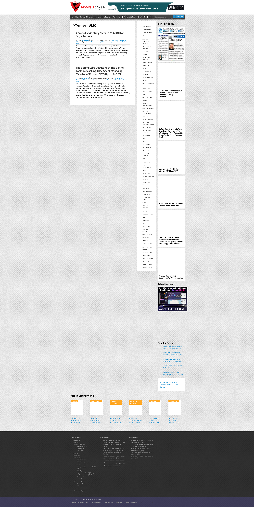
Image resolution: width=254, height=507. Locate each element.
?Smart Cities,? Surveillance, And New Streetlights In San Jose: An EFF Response (77, 422)
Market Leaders (81, 479)
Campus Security (148, 77)
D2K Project (80, 477)
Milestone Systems (90, 42)
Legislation (146, 173)
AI (143, 36)
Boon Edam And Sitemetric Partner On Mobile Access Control (142, 441)
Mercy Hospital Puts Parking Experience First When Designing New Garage (173, 422)
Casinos (145, 80)
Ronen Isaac (118, 80)
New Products (147, 191)
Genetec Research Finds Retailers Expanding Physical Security (140, 449)
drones (144, 141)
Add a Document (82, 486)
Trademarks (119, 502)
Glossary (79, 461)
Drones (144, 138)
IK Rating (79, 471)
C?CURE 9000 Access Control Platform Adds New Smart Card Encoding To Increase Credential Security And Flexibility (172, 353)
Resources (116, 17)
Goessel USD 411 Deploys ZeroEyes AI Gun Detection (142, 457)
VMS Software (147, 267)
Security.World (84, 499)
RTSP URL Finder (82, 459)
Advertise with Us (131, 502)
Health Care (146, 147)
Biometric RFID (147, 62)
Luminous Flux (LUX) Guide (84, 475)
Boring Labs (103, 80)
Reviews (76, 442)
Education (146, 144)
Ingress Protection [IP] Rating (85, 473)
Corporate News (119, 78)
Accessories (146, 30)
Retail (144, 223)
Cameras (145, 74)
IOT (143, 159)
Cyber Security (147, 127)
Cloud (112, 40)
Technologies (147, 252)
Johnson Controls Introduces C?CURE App (172, 366)
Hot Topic (145, 150)
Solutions (145, 238)
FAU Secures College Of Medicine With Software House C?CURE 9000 (173, 373)
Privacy (145, 211)
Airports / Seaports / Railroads (146, 41)
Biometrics (146, 65)
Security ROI (100, 42)
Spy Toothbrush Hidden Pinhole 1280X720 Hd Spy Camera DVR (95, 421)
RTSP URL (180, 17)
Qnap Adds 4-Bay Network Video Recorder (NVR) (154, 420)
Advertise (143, 17)
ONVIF (144, 202)
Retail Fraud (146, 226)
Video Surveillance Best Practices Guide (86, 464)
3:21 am (99, 78)
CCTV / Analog (147, 88)
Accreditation (147, 33)
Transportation (147, 255)
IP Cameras (146, 162)
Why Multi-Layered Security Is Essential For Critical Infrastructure (142, 445)
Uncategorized (147, 258)
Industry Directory (86, 17)
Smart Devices (147, 234)
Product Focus (147, 214)
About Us (75, 17)
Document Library (130, 17)
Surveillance (147, 244)
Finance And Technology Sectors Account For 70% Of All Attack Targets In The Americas (135, 423)
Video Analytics (119, 40)
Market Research (148, 176)
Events (98, 17)
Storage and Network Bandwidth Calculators (86, 468)
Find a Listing (81, 450)
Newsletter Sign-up (80, 491)
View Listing (80, 448)
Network (145, 188)
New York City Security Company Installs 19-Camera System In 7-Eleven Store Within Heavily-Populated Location (172, 347)
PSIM (143, 217)
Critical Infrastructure (115, 402)
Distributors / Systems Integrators (86, 80)
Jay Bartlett (85, 40)
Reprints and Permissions (80, 502)
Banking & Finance (133, 402)
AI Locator (107, 17)
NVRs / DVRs (146, 194)
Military (145, 179)
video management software (112, 42)
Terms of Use (109, 502)
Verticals (145, 261)
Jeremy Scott (111, 80)
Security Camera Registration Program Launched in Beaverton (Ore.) (172, 360)
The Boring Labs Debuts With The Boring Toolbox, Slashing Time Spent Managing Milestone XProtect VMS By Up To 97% (100, 71)
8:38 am (97, 40)
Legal (144, 170)
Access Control (147, 27)
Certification (147, 91)
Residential (146, 220)
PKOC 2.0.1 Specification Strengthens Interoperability (141, 453)
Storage (145, 241)
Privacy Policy (96, 502)
